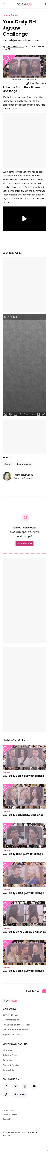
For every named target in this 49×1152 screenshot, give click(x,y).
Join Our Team (10, 1055)
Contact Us (8, 1070)
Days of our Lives (11, 1015)
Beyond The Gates (12, 1034)
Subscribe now (24, 543)
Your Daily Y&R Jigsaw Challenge (23, 893)
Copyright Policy (9, 1119)
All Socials (19, 1094)
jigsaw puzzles (24, 464)
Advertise (7, 1060)
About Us (7, 1050)
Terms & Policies (11, 1065)
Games (8, 464)
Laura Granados (15, 46)
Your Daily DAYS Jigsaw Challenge (24, 932)
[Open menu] (4, 4)
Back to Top (32, 991)
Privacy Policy (8, 1110)
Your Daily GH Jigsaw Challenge (23, 854)
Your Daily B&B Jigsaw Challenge (23, 776)
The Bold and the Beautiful (16, 1029)
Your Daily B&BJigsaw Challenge (23, 815)
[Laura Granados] (8, 476)
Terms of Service (10, 1115)
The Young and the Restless (16, 1024)
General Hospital (11, 1019)
